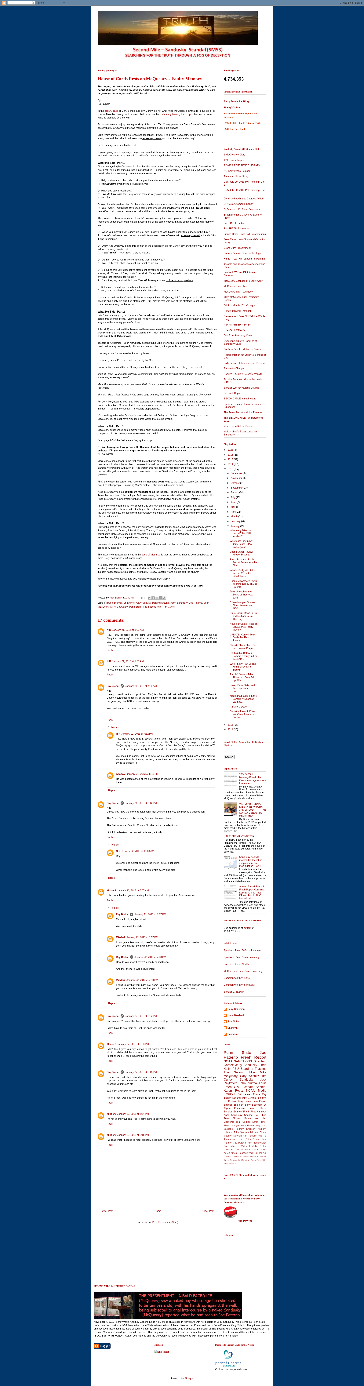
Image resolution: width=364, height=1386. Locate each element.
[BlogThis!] (153, 598)
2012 (231, 724)
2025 (231, 449)
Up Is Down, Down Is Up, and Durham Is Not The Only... (243, 616)
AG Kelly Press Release (237, 170)
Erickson (238, 1104)
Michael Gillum (258, 1132)
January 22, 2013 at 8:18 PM (133, 1134)
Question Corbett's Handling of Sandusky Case (240, 342)
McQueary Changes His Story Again (243, 280)
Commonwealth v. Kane (237, 978)
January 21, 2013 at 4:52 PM (137, 733)
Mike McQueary (119, 606)
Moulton (228, 1135)
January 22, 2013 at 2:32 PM (141, 1016)
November (237, 478)
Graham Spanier (254, 1087)
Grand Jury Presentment (237, 247)
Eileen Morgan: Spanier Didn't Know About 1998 (242, 605)
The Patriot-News (248, 1139)
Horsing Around (160, 602)
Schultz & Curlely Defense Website (243, 374)
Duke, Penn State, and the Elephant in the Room (242, 688)
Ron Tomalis (250, 1135)
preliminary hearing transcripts (176, 114)
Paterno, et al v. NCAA (236, 964)
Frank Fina (249, 1111)
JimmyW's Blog (232, 107)
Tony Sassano (230, 1163)
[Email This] (150, 598)
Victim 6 (256, 1146)
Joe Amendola (243, 1149)
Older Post (208, 1211)
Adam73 (121, 774)
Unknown (233, 1027)
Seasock (243, 1153)
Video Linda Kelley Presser (238, 426)
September (237, 487)
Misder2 (111, 890)
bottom (247, 927)
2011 (231, 729)
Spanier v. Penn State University (242, 957)
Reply (110, 650)
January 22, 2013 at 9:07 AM (133, 890)
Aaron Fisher (259, 1122)
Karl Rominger (244, 1160)
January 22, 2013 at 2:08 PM (150, 957)
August (235, 492)
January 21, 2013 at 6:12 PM (141, 803)
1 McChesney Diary (234, 154)
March (234, 516)
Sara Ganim (259, 1101)
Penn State (135, 606)
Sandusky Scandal (242, 1115)
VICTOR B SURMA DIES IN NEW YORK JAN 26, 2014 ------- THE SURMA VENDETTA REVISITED (252, 809)
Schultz (228, 1111)
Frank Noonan (232, 1118)
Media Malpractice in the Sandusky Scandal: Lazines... (243, 698)
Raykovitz (261, 1125)
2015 (231, 459)
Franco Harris (257, 1108)
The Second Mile (152, 606)
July (233, 497)
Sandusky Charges (234, 368)
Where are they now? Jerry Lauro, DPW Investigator (241, 544)
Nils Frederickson (257, 1142)
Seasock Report (232, 393)
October (235, 483)
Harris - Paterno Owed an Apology (242, 253)
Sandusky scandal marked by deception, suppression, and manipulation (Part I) (251, 861)
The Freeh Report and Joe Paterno (243, 412)
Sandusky (246, 1079)
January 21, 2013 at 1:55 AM (128, 661)
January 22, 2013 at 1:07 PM (150, 914)
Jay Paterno (239, 1142)
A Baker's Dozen (239, 706)
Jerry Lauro (244, 1101)
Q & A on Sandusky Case (238, 335)
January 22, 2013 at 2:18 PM (142, 980)
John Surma (248, 1083)
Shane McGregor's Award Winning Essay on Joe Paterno (243, 584)
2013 (231, 469)
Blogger (188, 1378)
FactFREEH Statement (236, 228)
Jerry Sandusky (178, 602)
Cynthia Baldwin (257, 1097)
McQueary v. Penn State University (243, 971)
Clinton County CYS (257, 1156)
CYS (237, 1087)
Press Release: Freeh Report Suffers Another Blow (244, 562)
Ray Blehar (116, 597)
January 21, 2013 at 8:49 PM (142, 774)
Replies (115, 727)
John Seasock (241, 1132)
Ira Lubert (260, 1115)
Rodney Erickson (245, 1129)
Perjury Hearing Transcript (238, 310)
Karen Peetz (233, 1090)
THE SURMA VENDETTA (240, 836)
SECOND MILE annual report (240, 398)
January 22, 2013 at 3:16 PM (141, 1072)
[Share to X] (157, 598)
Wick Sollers (255, 1153)
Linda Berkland (236, 1015)
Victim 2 (245, 1146)
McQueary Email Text (236, 286)
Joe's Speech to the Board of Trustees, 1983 (241, 594)
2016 (231, 454)
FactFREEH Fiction (234, 223)
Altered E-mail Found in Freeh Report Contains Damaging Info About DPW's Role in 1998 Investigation (252, 892)
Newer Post (106, 1211)
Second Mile (239, 1097)
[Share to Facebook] (160, 598)
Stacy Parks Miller (258, 1160)
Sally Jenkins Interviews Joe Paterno (244, 363)
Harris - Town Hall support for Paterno (244, 258)
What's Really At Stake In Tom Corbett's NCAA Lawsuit (242, 573)
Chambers (235, 1156)
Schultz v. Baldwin (234, 991)
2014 (231, 464)
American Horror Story (236, 176)
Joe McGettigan (231, 1160)
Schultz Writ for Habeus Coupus (241, 387)
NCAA (250, 1090)
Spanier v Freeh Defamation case (242, 950)
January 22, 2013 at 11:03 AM (137, 851)
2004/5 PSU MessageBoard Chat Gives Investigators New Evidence (252, 779)
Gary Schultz (143, 602)
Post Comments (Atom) (165, 1222)
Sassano (228, 1129)
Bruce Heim (252, 1118)
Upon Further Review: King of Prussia (241, 553)
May (233, 506)
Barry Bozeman (236, 1009)
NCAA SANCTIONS (238, 1061)
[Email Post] (143, 597)
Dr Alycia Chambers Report (238, 203)
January (235, 526)
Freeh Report (253, 1057)
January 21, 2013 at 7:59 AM (141, 686)
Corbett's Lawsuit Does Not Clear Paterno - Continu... (242, 714)
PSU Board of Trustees (249, 1068)
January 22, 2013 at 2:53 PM (133, 1044)
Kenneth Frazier (252, 1094)
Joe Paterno (195, 602)
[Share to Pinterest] (164, 598)
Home (158, 1211)
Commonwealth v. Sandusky (239, 984)
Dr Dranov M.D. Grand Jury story (242, 209)
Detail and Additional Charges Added (244, 198)
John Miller (260, 1149)
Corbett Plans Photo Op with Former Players (243, 647)
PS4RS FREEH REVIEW (238, 324)
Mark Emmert (248, 1125)
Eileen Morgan (232, 1125)
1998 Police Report (234, 160)
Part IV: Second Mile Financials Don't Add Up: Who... (242, 677)
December (237, 473)
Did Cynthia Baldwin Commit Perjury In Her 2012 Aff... (243, 656)
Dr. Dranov (129, 602)
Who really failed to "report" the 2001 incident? (240, 533)
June (234, 502)
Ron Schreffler (232, 1146)
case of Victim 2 (151, 554)
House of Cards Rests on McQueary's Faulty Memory (243, 626)
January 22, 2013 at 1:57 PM (142, 937)
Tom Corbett (243, 1121)
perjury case (111, 110)
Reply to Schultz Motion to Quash (242, 349)
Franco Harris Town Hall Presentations (245, 234)
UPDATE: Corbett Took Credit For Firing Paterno (242, 637)
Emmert (237, 1111)
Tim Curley (169, 606)
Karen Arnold (231, 1153)
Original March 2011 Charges (239, 305)
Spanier (228, 1104)
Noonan (237, 1135)
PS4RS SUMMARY (234, 330)
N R (109, 629)
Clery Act (244, 1156)
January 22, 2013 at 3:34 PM (133, 1113)
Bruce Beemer (114, 602)
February (236, 521)
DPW (238, 1094)
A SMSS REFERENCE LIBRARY (242, 165)
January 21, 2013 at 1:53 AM (128, 629)
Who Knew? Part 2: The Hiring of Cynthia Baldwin (243, 666)
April (233, 511)
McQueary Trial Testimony (238, 291)
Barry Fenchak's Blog (236, 101)
